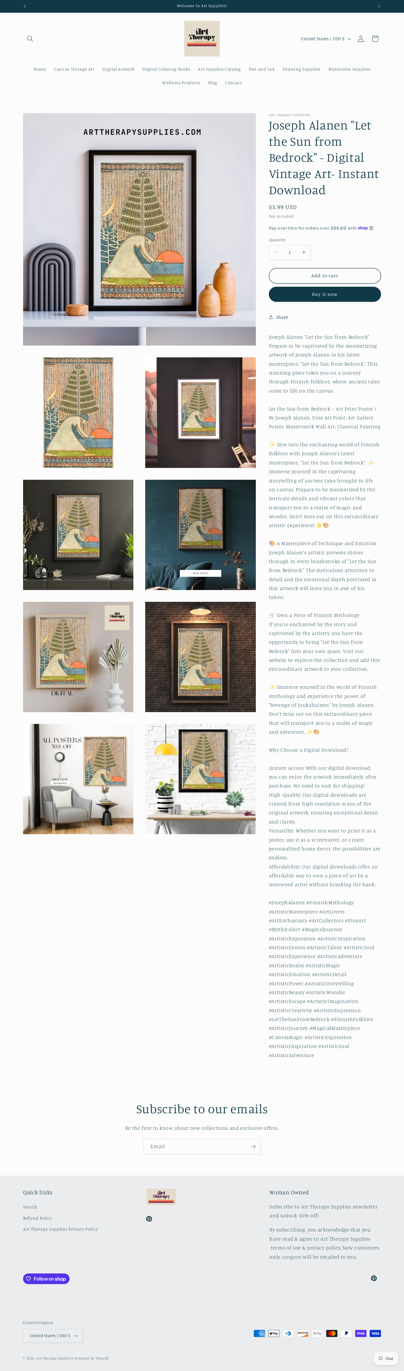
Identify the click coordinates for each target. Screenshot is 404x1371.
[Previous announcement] (24, 6)
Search (30, 1207)
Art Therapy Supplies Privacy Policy (60, 1229)
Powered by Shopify (91, 1358)
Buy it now (324, 294)
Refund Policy (37, 1218)
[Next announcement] (379, 6)
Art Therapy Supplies (54, 1358)
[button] (30, 39)
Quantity (277, 239)
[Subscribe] (253, 1146)
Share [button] (282, 317)
